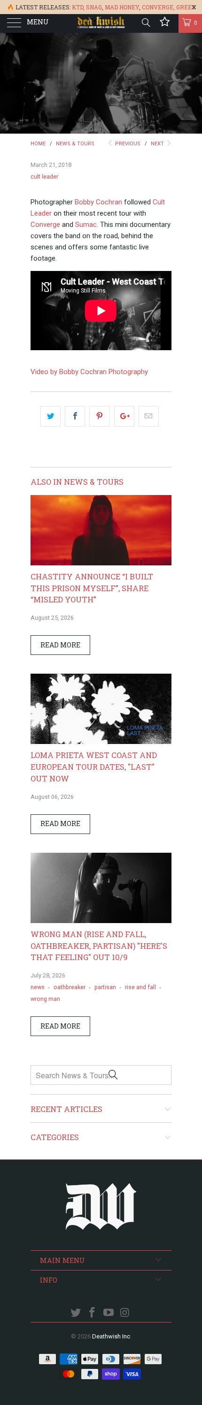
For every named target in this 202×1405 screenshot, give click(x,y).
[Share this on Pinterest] (99, 416)
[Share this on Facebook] (75, 416)
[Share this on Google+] (124, 416)
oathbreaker (69, 987)
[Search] (145, 22)
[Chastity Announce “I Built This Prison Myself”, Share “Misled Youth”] (101, 563)
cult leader (44, 176)
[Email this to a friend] (149, 416)
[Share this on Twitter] (50, 416)
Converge (45, 224)
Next (158, 144)
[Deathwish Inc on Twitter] (76, 1313)
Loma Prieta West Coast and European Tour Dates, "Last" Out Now (94, 766)
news (38, 987)
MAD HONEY (122, 7)
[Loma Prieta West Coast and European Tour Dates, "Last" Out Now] (101, 741)
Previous (127, 144)
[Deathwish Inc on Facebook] (92, 1313)
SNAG (94, 7)
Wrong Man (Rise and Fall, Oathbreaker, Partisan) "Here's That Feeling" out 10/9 (99, 945)
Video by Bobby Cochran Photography (89, 372)
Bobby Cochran (98, 202)
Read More (60, 644)
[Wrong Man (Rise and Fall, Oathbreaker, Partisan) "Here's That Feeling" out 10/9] (101, 921)
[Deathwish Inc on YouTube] (109, 1313)
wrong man (45, 998)
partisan (105, 987)
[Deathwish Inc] (101, 23)
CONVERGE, (158, 7)
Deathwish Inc (111, 1336)
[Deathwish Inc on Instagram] (125, 1313)
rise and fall (140, 987)
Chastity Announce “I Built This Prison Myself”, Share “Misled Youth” (92, 588)
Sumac (86, 224)
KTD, (78, 7)
